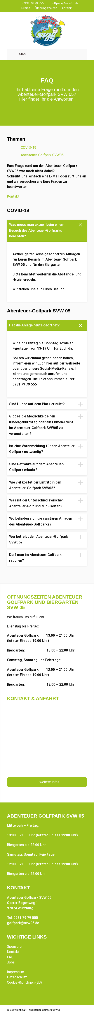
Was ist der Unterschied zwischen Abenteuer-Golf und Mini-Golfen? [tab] (36, 503)
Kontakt (13, 196)
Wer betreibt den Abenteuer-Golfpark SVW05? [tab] (38, 539)
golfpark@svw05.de (64, 3)
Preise (25, 8)
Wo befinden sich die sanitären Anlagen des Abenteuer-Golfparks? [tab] (40, 521)
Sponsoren (15, 946)
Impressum (15, 972)
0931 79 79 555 (33, 3)
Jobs (11, 962)
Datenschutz (17, 977)
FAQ (10, 957)
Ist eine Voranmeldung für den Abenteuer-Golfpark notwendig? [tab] (42, 449)
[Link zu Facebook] (77, 1010)
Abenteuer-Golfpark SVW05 (42, 155)
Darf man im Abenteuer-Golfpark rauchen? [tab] (35, 557)
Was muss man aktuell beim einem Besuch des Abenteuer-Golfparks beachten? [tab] (36, 230)
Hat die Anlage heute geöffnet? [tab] (34, 325)
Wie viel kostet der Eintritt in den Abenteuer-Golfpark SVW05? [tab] (35, 485)
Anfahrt (67, 8)
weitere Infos (49, 782)
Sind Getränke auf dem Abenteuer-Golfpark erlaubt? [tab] (36, 467)
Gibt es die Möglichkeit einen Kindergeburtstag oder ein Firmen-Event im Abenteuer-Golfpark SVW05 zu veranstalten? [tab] (41, 425)
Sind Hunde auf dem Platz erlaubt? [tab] (37, 404)
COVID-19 (28, 147)
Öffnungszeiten (46, 8)
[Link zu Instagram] (83, 1010)
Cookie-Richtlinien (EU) (24, 982)
